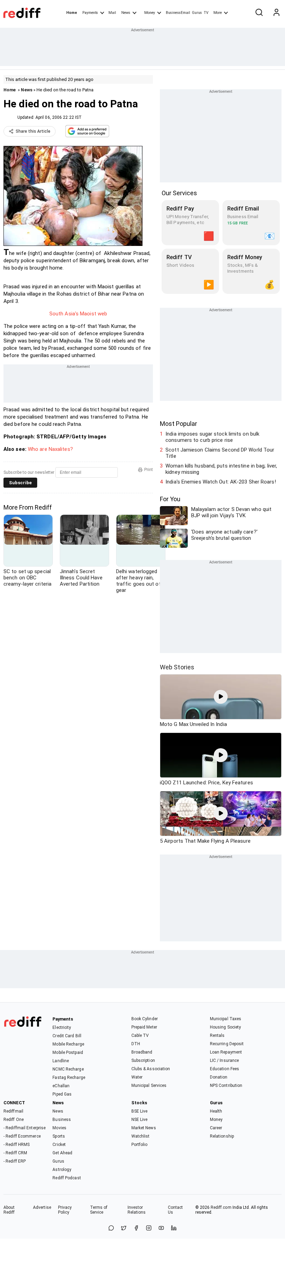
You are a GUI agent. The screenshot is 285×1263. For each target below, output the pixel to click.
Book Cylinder (144, 1018)
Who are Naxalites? (51, 449)
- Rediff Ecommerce (22, 1136)
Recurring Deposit (227, 1043)
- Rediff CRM (15, 1152)
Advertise (42, 1207)
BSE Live (139, 1111)
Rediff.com (221, 1207)
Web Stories (177, 667)
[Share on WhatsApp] (111, 1228)
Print (148, 469)
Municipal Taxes (226, 1018)
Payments (90, 12)
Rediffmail (13, 1111)
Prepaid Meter (144, 1027)
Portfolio (139, 1144)
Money (149, 12)
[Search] (259, 12)
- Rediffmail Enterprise (24, 1127)
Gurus (197, 12)
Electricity (61, 1027)
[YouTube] (161, 1228)
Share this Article (33, 131)
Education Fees (224, 1068)
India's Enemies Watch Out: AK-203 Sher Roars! (220, 482)
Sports (58, 1136)
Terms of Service (99, 1210)
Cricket (59, 1144)
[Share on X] (124, 1228)
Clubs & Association (150, 1068)
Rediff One (13, 1119)
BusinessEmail (178, 12)
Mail (112, 12)
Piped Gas (62, 1094)
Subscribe (20, 482)
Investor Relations (137, 1210)
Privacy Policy (65, 1210)
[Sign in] (276, 12)
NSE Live (139, 1119)
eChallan (61, 1085)
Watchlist (140, 1136)
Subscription (143, 1060)
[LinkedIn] (174, 1228)
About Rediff (9, 1210)
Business (61, 1119)
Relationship (222, 1136)
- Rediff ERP (14, 1161)
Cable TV (140, 1035)
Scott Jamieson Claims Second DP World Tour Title (219, 453)
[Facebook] (136, 1228)
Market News (143, 1127)
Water (137, 1077)
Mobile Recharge (68, 1044)
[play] (221, 697)
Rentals (217, 1035)
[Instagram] (149, 1228)
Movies (59, 1127)
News (125, 12)
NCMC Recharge (67, 1069)
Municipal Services (149, 1085)
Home (71, 12)
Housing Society (225, 1027)
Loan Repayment (226, 1052)
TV (206, 12)
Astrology (61, 1169)
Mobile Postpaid (67, 1052)
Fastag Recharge (68, 1077)
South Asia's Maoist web (78, 314)
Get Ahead (62, 1152)
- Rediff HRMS (16, 1144)
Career (216, 1127)
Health (216, 1111)
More (217, 12)
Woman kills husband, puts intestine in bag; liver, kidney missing (221, 469)
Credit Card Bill (66, 1035)
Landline (60, 1060)
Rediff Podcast (66, 1177)
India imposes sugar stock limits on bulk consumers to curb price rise (212, 437)
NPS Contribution (226, 1085)
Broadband (142, 1052)
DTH (135, 1043)
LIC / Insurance (224, 1060)
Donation (219, 1077)
